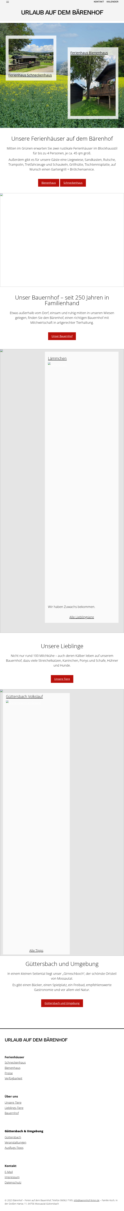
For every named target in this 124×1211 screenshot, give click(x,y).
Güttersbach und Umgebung (62, 1003)
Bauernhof (12, 1113)
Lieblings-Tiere (14, 1108)
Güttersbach (13, 1137)
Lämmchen (57, 358)
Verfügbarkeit (13, 1078)
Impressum (12, 1177)
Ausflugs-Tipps (14, 1148)
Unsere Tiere (62, 679)
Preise (9, 1073)
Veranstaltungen (15, 1142)
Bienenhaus (48, 183)
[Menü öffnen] (8, 2)
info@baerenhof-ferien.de (86, 1200)
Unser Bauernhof (62, 336)
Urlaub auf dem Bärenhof (62, 12)
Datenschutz (13, 1182)
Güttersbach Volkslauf (24, 697)
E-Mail (9, 1172)
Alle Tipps (36, 950)
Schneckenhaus (73, 183)
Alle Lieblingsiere (81, 617)
